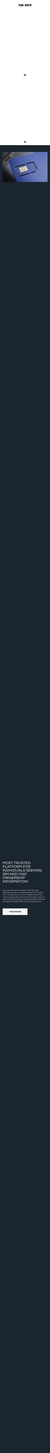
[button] (25, 75)
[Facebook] (25, 142)
